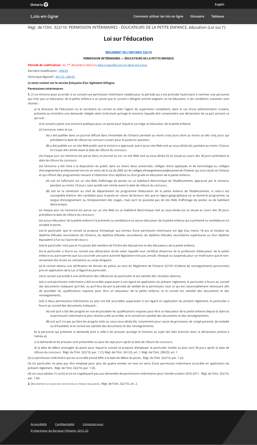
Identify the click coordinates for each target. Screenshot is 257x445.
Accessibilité (39, 424)
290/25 (63, 71)
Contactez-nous (93, 424)
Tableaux (217, 16)
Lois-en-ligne (44, 16)
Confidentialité (64, 424)
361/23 (59, 77)
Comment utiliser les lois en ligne (158, 16)
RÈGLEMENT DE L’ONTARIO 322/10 (128, 52)
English (219, 4)
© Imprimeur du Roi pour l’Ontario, (59, 431)
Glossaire (197, 16)
